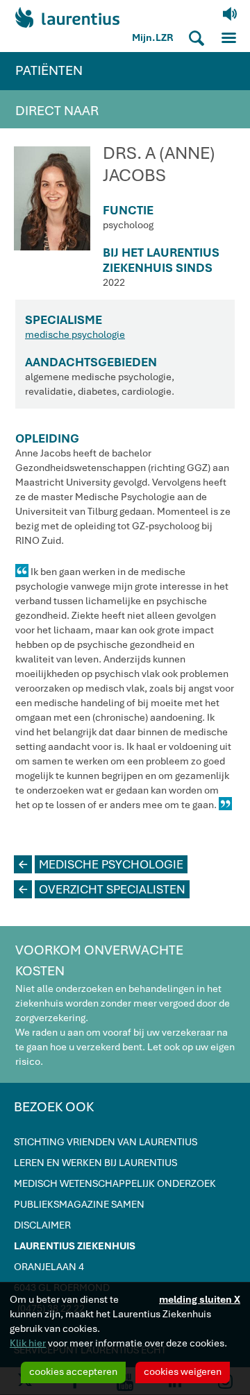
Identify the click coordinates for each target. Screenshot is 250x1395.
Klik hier (28, 1343)
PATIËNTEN (49, 70)
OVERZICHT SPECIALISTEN (102, 889)
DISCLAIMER (42, 1225)
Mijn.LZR (153, 37)
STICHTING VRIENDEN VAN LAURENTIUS (105, 1142)
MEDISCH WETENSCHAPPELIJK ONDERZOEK (115, 1183)
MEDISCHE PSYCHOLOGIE (101, 864)
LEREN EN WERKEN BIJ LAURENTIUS (95, 1162)
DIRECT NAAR (57, 110)
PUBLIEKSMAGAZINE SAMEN (79, 1204)
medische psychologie (75, 334)
